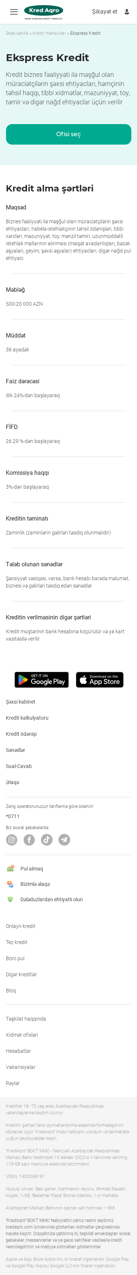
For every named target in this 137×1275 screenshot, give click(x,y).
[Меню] (13, 11)
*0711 (13, 816)
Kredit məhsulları (49, 33)
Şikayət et (104, 11)
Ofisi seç (68, 134)
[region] (68, 33)
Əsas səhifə (17, 33)
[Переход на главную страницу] (43, 12)
